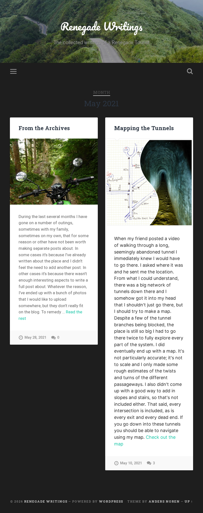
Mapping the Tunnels (144, 128)
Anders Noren (164, 501)
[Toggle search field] (190, 71)
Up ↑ (188, 501)
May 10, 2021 (131, 463)
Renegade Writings (101, 26)
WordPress (111, 501)
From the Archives (44, 128)
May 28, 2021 (35, 337)
